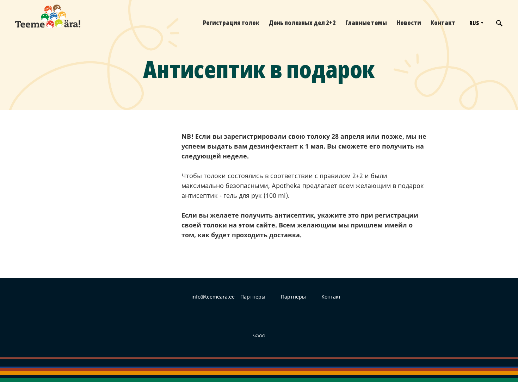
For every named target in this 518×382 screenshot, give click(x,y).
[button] (475, 23)
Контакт (443, 22)
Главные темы (366, 22)
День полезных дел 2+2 (302, 22)
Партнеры (252, 296)
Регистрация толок (231, 22)
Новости (408, 22)
